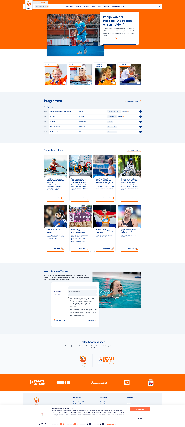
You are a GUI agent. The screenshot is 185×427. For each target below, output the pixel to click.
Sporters (106, 6)
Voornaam (56, 288)
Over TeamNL (103, 400)
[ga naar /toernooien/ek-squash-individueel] (140, 121)
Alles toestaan (140, 409)
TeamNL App (78, 6)
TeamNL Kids (103, 401)
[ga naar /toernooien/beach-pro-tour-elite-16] (140, 126)
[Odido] (63, 382)
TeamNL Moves (103, 403)
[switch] (75, 424)
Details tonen (110, 424)
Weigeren (140, 418)
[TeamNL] (83, 360)
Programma (69, 6)
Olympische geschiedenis (118, 6)
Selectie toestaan (140, 414)
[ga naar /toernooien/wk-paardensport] (140, 111)
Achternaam (57, 291)
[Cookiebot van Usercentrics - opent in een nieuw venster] (42, 424)
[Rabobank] (99, 382)
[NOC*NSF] (151, 382)
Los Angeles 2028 (77, 403)
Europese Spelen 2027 (78, 401)
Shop (93, 6)
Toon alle (133, 150)
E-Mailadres (57, 295)
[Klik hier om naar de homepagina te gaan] (29, 5)
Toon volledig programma (132, 101)
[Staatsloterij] (37, 382)
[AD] (127, 382)
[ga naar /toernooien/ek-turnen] (140, 116)
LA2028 (86, 6)
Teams (99, 6)
